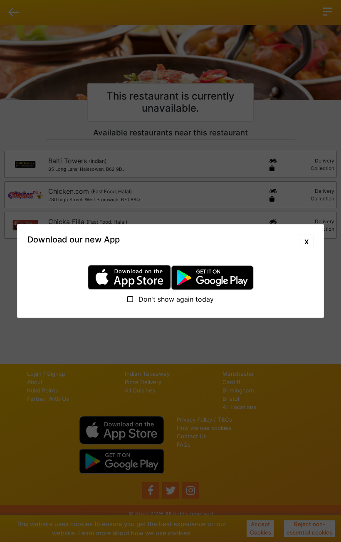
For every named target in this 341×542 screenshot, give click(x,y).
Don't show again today (175, 299)
